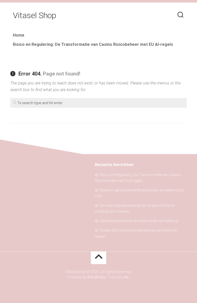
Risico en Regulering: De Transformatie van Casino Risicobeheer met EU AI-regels (93, 44)
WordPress (96, 277)
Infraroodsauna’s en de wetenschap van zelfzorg (139, 221)
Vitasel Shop (34, 15)
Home (18, 35)
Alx (126, 277)
